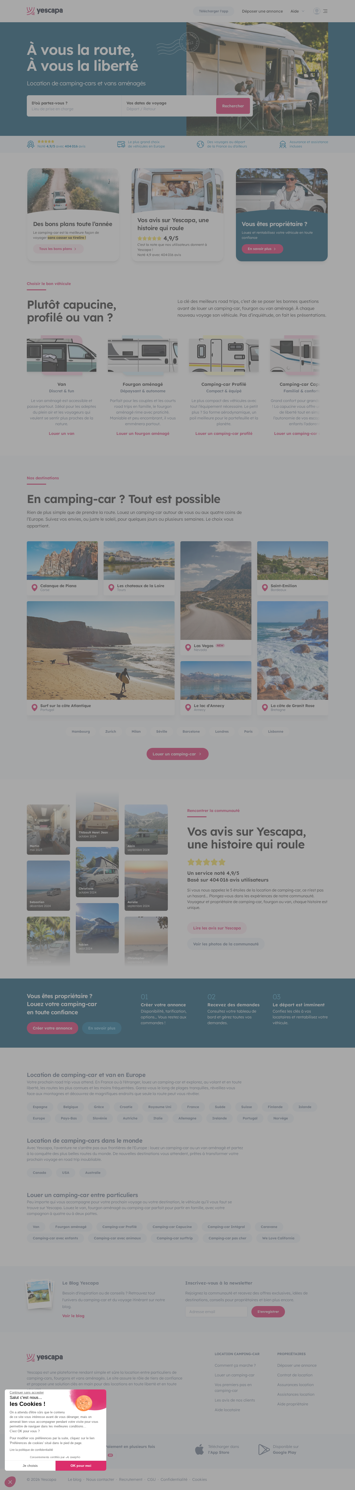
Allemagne (187, 1118)
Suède (220, 1107)
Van (36, 1227)
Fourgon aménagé (70, 1227)
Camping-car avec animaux (117, 1238)
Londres (222, 731)
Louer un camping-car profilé (223, 433)
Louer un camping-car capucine (305, 433)
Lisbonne (275, 731)
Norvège (280, 1118)
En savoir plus (260, 249)
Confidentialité (174, 1479)
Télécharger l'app (213, 11)
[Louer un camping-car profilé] (224, 355)
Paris (248, 731)
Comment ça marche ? (235, 1365)
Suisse (246, 1107)
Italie (158, 1118)
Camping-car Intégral (226, 1227)
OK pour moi (81, 1466)
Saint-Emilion (284, 586)
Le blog (74, 1479)
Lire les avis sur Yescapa (217, 928)
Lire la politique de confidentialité (31, 1450)
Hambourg (81, 731)
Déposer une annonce (262, 11)
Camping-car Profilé (119, 1227)
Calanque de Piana (58, 586)
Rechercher (233, 105)
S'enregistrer (268, 1311)
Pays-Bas (69, 1118)
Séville (161, 731)
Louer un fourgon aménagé (142, 433)
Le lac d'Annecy (209, 706)
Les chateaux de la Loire (140, 586)
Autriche (130, 1118)
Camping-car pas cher (227, 1238)
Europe (39, 1118)
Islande (304, 1107)
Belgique (70, 1107)
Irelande (219, 1118)
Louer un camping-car (174, 754)
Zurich (110, 731)
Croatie (126, 1107)
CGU (151, 1479)
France (193, 1107)
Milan (136, 731)
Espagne (40, 1107)
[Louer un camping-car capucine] (305, 355)
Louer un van (61, 433)
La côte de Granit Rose (292, 706)
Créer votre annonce (52, 1028)
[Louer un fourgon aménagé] (143, 355)
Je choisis (30, 1466)
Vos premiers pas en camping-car (233, 1387)
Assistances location (295, 1394)
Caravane (269, 1227)
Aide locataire (227, 1409)
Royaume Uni (159, 1107)
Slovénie (100, 1118)
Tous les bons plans (56, 249)
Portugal (250, 1118)
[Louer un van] (61, 355)
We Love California (278, 1238)
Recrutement (130, 1479)
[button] (10, 1482)
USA (65, 1172)
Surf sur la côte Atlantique (65, 706)
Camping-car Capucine (172, 1227)
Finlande (275, 1107)
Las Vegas (203, 646)
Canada (39, 1172)
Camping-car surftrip (175, 1238)
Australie (92, 1172)
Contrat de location (294, 1375)
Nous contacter (100, 1479)
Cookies (199, 1479)
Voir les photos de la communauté (226, 944)
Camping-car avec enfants (55, 1238)
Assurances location (295, 1384)
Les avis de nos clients (235, 1400)
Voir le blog (73, 1315)
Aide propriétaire (292, 1404)
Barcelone (191, 731)
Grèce (99, 1107)
